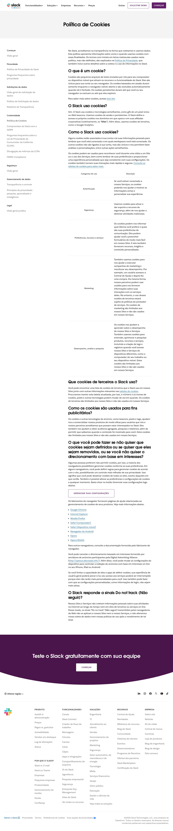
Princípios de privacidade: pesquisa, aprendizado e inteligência (20, 194)
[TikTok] (167, 694)
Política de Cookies (17, 120)
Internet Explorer (79, 514)
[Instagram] (145, 694)
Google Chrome (78, 509)
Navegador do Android (82, 531)
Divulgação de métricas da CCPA (23, 151)
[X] (156, 694)
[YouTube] (162, 694)
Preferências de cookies (54, 818)
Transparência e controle (19, 184)
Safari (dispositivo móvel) (83, 527)
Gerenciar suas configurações (91, 493)
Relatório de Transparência (20, 106)
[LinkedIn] (139, 694)
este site (111, 98)
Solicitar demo (138, 5)
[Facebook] (150, 694)
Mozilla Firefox (77, 518)
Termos (38, 818)
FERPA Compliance (16, 157)
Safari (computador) (80, 522)
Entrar (122, 5)
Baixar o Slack (10, 818)
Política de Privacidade (126, 60)
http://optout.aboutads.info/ (84, 560)
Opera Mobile (77, 540)
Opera (73, 535)
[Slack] (14, 5)
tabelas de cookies (129, 391)
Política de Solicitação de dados (23, 101)
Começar (159, 5)
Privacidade (27, 818)
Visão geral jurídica (16, 210)
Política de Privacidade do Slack (23, 69)
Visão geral (12, 55)
